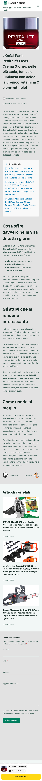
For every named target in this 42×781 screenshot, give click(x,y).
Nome (6, 649)
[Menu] (38, 6)
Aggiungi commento (11, 683)
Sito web (6, 672)
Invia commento (11, 720)
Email (5, 661)
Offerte (24, 104)
